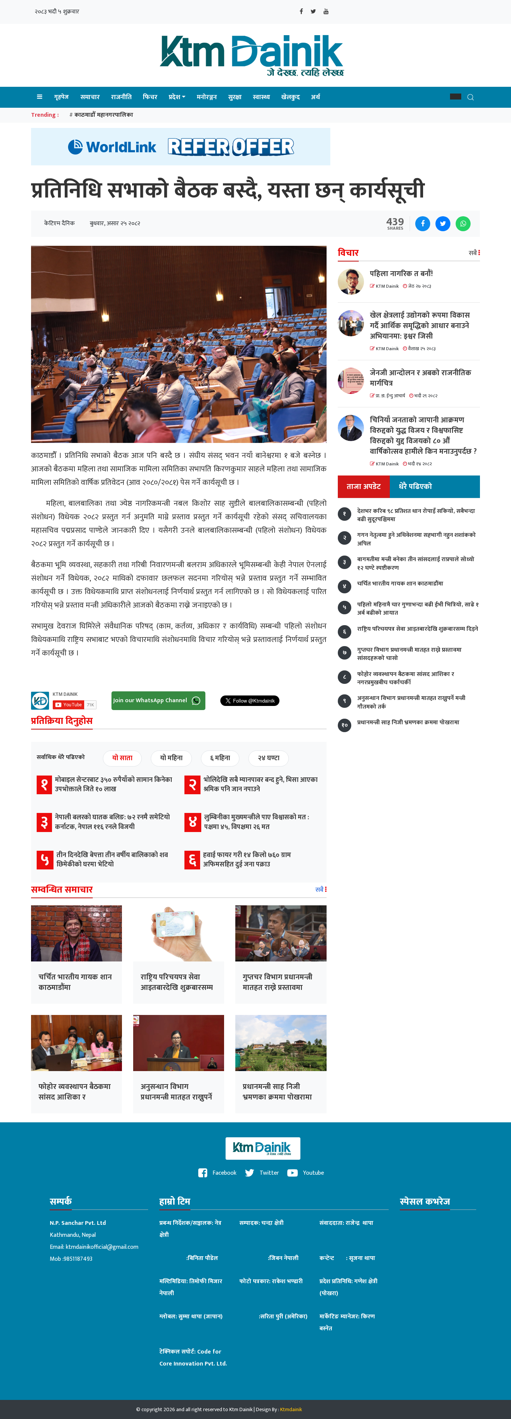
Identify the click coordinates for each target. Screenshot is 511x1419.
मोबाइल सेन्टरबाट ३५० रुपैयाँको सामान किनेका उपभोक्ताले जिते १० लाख (113, 784)
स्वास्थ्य (261, 97)
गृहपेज (61, 97)
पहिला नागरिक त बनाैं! (401, 273)
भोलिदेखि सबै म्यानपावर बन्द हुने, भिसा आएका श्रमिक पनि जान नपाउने (261, 784)
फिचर (150, 97)
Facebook (223, 1173)
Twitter (268, 1173)
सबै (320, 890)
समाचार (90, 97)
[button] (455, 97)
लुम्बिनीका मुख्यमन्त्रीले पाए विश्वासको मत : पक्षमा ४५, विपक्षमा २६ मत (256, 822)
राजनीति (121, 97)
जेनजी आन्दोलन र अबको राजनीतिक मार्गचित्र (420, 378)
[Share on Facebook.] (422, 223)
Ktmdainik (291, 1409)
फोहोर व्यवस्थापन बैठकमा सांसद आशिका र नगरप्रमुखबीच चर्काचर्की (75, 1097)
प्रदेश (174, 97)
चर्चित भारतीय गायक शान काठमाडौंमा (75, 982)
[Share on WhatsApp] (463, 223)
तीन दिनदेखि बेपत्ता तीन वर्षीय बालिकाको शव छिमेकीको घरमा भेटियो (112, 860)
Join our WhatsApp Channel (151, 700)
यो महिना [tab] (171, 758)
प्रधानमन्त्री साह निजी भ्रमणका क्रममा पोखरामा (277, 1092)
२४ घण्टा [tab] (268, 758)
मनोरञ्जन (207, 97)
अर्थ (315, 97)
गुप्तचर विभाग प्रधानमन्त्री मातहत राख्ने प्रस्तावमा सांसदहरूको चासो (277, 987)
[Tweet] (442, 223)
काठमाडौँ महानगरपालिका (103, 115)
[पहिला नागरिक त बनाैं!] (354, 282)
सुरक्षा (235, 97)
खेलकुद (290, 97)
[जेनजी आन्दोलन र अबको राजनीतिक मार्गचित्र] (354, 381)
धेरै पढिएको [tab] (415, 486)
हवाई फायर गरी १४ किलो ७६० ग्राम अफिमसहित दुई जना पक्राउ (247, 860)
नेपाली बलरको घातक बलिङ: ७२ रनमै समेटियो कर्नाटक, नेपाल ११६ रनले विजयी (112, 822)
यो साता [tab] (122, 758)
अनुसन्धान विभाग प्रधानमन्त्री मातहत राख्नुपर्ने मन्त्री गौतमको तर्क (176, 1097)
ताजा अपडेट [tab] (364, 486)
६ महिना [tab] (220, 758)
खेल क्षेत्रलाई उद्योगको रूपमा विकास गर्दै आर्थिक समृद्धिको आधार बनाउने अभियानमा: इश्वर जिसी (420, 326)
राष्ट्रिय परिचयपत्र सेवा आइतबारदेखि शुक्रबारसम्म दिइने (177, 987)
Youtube (313, 1173)
